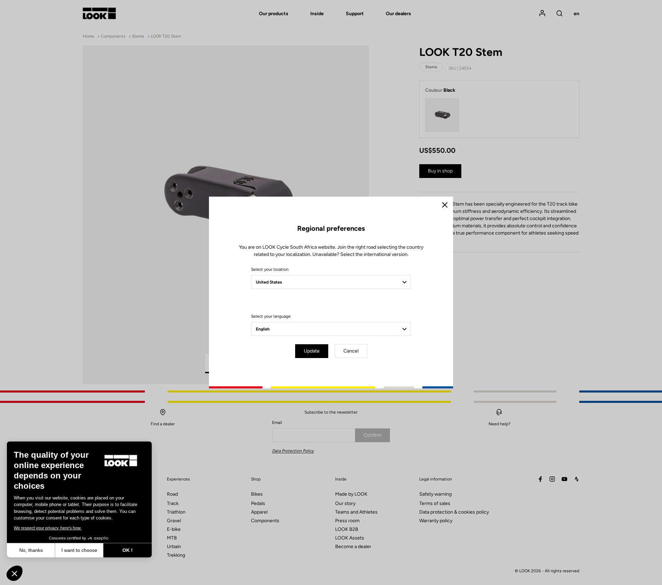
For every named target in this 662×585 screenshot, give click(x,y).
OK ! (127, 550)
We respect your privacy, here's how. (47, 528)
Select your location (270, 269)
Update (312, 351)
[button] (14, 573)
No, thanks (31, 550)
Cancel (351, 351)
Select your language (271, 316)
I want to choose (79, 550)
